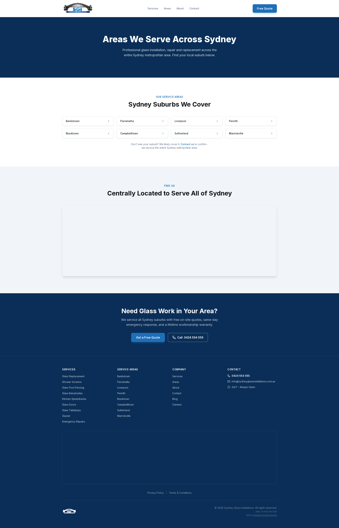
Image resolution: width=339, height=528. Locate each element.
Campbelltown (125, 404)
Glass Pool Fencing (73, 387)
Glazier (66, 415)
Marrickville (123, 415)
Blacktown (123, 398)
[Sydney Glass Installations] (78, 8)
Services (153, 8)
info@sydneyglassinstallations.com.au (253, 381)
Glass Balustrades (72, 393)
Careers (177, 404)
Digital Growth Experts (265, 515)
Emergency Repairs (73, 421)
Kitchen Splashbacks (74, 398)
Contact (194, 8)
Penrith (121, 393)
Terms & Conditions (180, 492)
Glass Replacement (73, 376)
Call (190, 337)
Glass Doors (69, 404)
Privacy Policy (155, 492)
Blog (175, 398)
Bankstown (123, 376)
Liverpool (122, 387)
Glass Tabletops (71, 410)
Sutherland (123, 410)
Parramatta (123, 381)
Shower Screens (72, 381)
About (180, 8)
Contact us (187, 144)
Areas (167, 8)
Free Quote (265, 8)
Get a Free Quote (148, 337)
